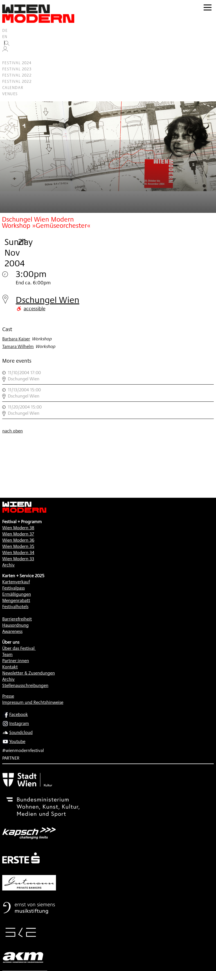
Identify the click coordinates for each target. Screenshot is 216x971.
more (108, 375)
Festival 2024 (17, 63)
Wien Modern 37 (18, 534)
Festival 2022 (17, 75)
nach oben (12, 431)
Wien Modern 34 (18, 552)
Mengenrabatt (16, 600)
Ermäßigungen (16, 594)
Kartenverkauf (16, 582)
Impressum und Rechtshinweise (32, 702)
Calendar (12, 87)
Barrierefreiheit (17, 619)
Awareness (12, 631)
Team (7, 654)
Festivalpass (13, 588)
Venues (10, 94)
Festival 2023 (17, 69)
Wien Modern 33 (18, 558)
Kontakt (10, 667)
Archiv (8, 565)
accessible (34, 308)
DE (5, 30)
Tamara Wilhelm (18, 346)
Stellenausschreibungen (25, 685)
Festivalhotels (15, 606)
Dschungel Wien (47, 299)
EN (5, 36)
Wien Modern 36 (18, 540)
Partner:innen (15, 660)
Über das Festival (18, 648)
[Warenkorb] (7, 57)
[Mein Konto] (5, 50)
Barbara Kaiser (16, 339)
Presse (8, 696)
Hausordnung (15, 625)
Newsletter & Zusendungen (28, 673)
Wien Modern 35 (18, 546)
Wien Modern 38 (18, 527)
